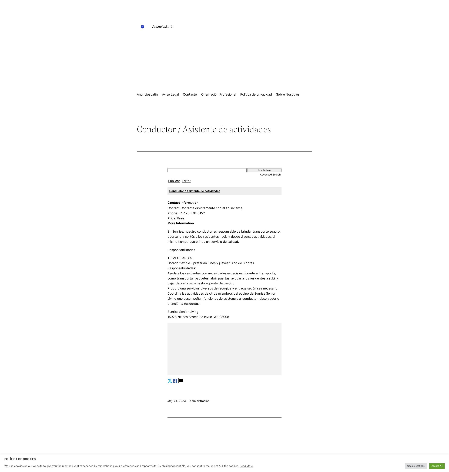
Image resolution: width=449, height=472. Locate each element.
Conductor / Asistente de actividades (194, 191)
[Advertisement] (224, 61)
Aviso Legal (170, 94)
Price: (171, 218)
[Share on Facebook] (175, 381)
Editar (186, 181)
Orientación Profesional (218, 94)
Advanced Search (270, 174)
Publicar (174, 181)
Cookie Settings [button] (416, 465)
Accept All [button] (437, 465)
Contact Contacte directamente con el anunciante (204, 208)
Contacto (190, 94)
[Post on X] (169, 381)
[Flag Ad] (180, 381)
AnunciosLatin (162, 26)
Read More (246, 466)
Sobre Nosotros (288, 94)
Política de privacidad (256, 94)
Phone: (172, 213)
